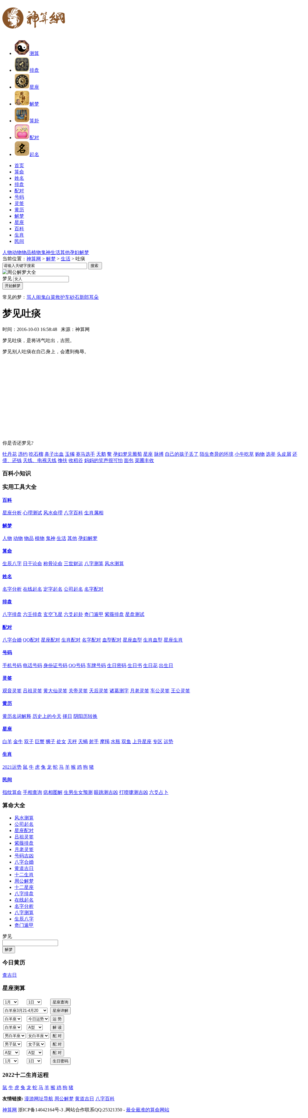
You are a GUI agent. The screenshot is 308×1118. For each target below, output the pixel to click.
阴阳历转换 (85, 716)
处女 (61, 741)
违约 (23, 454)
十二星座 (24, 887)
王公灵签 (180, 690)
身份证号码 (55, 665)
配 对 (57, 1036)
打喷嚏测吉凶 (133, 792)
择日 (67, 716)
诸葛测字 (119, 690)
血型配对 (112, 639)
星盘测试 (134, 614)
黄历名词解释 (16, 716)
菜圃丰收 (144, 460)
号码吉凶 (24, 855)
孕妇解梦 (79, 252)
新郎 (84, 297)
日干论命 (32, 563)
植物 (36, 252)
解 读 (57, 1027)
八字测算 (93, 563)
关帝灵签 (78, 690)
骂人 (31, 297)
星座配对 (50, 639)
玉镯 (70, 454)
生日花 (150, 665)
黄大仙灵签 (55, 690)
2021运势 (12, 767)
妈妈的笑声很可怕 (103, 460)
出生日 (166, 665)
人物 (7, 252)
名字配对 (93, 589)
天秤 (72, 741)
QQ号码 (77, 665)
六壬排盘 (32, 614)
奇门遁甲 (93, 614)
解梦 (34, 103)
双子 (29, 741)
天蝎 (83, 741)
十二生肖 (24, 874)
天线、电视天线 (40, 460)
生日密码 (116, 665)
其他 (65, 252)
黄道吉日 (24, 868)
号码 (7, 652)
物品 (26, 252)
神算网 (33, 258)
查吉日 (9, 975)
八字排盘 (12, 614)
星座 (34, 87)
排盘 (34, 70)
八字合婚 (12, 639)
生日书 (135, 665)
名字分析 (12, 589)
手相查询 (32, 792)
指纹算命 (12, 792)
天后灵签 (98, 690)
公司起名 (73, 589)
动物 (17, 252)
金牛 (18, 741)
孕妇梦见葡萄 (127, 454)
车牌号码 (96, 665)
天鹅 (101, 454)
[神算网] (36, 32)
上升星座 (142, 741)
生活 (55, 252)
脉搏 (159, 454)
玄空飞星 (53, 614)
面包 (129, 460)
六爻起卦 (73, 614)
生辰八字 (12, 563)
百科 (7, 500)
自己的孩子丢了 (182, 454)
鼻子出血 (54, 454)
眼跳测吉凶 (106, 792)
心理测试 (32, 512)
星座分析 (12, 512)
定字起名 (53, 589)
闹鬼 (41, 297)
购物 (260, 454)
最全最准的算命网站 (147, 1109)
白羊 (7, 741)
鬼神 (46, 252)
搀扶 (62, 460)
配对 (34, 137)
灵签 (7, 678)
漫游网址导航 (38, 1098)
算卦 (34, 120)
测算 (34, 53)
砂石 (74, 297)
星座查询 (60, 1002)
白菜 (50, 297)
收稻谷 (76, 460)
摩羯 (104, 741)
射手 (94, 741)
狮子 (50, 741)
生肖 (7, 754)
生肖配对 (71, 639)
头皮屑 (284, 454)
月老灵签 (139, 690)
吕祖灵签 (32, 690)
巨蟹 (40, 741)
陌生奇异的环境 (216, 454)
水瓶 (115, 741)
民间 (7, 779)
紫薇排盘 (114, 614)
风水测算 (114, 563)
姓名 (7, 576)
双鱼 (126, 741)
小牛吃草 (244, 454)
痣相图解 (53, 792)
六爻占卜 (158, 792)
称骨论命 (53, 563)
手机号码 (12, 665)
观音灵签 (12, 690)
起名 (34, 154)
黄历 (7, 703)
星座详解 (60, 1010)
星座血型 (132, 639)
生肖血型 (152, 639)
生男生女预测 (78, 792)
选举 (271, 454)
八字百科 (73, 512)
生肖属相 (93, 512)
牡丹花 (9, 454)
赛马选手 (85, 454)
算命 (7, 550)
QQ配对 (31, 639)
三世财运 (73, 563)
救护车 (62, 297)
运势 (168, 741)
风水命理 (53, 512)
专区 (157, 741)
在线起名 (32, 589)
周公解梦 (24, 881)
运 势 (57, 1019)
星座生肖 (173, 639)
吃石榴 (36, 454)
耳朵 (94, 297)
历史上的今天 (46, 716)
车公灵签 (160, 690)
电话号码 (32, 665)
